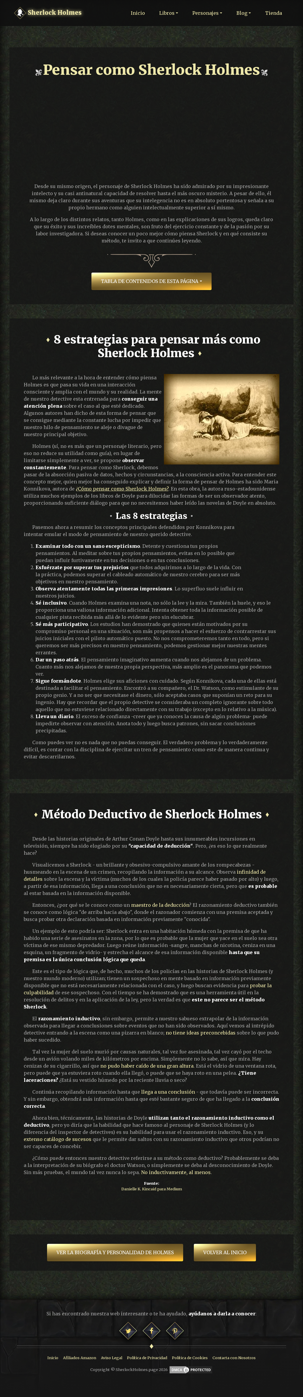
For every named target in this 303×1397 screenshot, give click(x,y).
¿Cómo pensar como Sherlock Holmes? (122, 489)
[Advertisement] (151, 127)
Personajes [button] (205, 13)
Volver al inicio (224, 1252)
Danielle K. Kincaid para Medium (151, 1188)
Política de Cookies (190, 1357)
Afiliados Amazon (79, 1357)
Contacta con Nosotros (234, 1357)
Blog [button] (241, 13)
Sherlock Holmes (54, 12)
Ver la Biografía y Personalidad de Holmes (115, 1252)
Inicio (138, 13)
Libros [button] (167, 13)
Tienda (273, 13)
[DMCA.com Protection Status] (191, 1369)
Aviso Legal (111, 1357)
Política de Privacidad (147, 1357)
